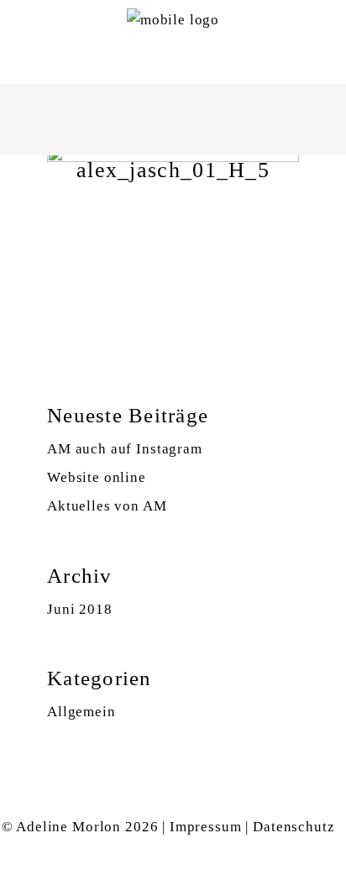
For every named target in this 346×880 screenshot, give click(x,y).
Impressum (206, 827)
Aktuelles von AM (107, 506)
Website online (96, 477)
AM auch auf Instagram (124, 449)
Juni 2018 (80, 609)
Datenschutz (293, 827)
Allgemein (81, 712)
